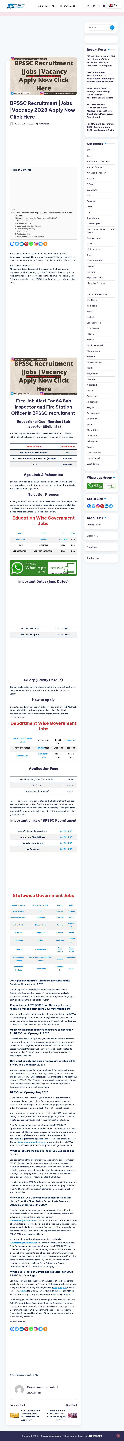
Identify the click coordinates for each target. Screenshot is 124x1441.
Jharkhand (92, 300)
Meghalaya (92, 373)
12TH (44, 533)
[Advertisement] (43, 43)
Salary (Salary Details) (26, 229)
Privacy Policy (94, 524)
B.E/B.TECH (20, 539)
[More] (45, 244)
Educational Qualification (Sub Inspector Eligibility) (36, 218)
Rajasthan (92, 418)
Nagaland (92, 385)
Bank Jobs (92, 201)
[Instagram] (36, 244)
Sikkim (90, 424)
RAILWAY (41, 748)
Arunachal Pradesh (96, 172)
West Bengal (93, 464)
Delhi (89, 243)
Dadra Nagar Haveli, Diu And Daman (101, 231)
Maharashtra (93, 351)
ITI (63, 533)
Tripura (90, 447)
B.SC (73, 533)
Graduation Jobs (95, 260)
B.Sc (24, 1291)
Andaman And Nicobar (98, 161)
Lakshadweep (94, 322)
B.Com (90, 184)
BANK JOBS (70, 740)
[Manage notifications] (118, 1436)
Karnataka (92, 305)
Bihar (89, 206)
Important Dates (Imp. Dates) (29, 226)
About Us (91, 547)
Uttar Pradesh (94, 452)
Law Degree (93, 328)
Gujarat (90, 266)
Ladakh (90, 317)
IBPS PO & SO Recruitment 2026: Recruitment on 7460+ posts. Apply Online (101, 127)
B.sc (89, 195)
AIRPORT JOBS (22, 756)
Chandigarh (93, 218)
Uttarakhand (93, 458)
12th (60, 1287)
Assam (90, 178)
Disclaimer (92, 535)
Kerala (90, 311)
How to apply (22, 231)
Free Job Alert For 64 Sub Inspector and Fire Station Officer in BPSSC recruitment (43, 214)
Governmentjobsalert (42, 1387)
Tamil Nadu (92, 435)
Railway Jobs (93, 413)
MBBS (90, 368)
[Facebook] (12, 244)
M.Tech (90, 339)
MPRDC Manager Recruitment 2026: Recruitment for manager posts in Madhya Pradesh (100, 77)
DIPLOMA (63, 539)
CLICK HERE (66, 831)
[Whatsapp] (31, 244)
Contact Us (92, 558)
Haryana (91, 272)
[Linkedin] (21, 244)
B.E (64, 1287)
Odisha (90, 390)
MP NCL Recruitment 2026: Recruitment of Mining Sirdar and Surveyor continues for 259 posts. (101, 61)
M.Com (90, 334)
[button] (34, 1393)
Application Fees (23, 234)
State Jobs (92, 430)
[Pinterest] (26, 244)
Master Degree (94, 362)
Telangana (92, 441)
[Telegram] (40, 244)
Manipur (91, 356)
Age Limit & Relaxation (26, 221)
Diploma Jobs (93, 249)
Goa (89, 255)
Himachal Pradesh (96, 283)
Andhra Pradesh (95, 167)
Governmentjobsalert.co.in (31, 1142)
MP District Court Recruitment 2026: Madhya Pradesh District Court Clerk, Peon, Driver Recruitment (100, 110)
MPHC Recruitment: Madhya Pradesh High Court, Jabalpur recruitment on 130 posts (100, 93)
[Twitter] (17, 244)
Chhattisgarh (93, 223)
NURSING (43, 539)
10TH (20, 533)
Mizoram (91, 379)
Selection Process (24, 223)
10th (55, 1287)
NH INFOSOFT (95, 1436)
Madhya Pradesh (95, 345)
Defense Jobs (93, 238)
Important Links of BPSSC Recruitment (32, 237)
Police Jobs (92, 396)
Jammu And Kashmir (97, 294)
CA (88, 212)
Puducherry (92, 402)
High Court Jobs (95, 277)
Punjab (90, 407)
